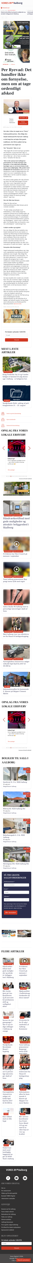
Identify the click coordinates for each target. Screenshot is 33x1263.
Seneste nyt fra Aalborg (8, 1209)
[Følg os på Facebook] (8, 1178)
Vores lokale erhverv (7, 1212)
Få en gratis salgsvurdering (9, 1225)
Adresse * (7, 896)
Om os (3, 1188)
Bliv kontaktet (10, 912)
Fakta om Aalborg (6, 1217)
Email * (6, 889)
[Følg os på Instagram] (16, 1178)
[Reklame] (16, 28)
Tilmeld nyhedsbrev (23, 1260)
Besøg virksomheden (23, 122)
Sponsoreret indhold (7, 1230)
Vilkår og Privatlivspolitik (9, 1193)
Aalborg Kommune (7, 1222)
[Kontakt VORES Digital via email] (25, 1178)
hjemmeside (17, 304)
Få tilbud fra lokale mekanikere (11, 1227)
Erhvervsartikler (6, 1219)
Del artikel (22, 118)
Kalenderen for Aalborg (8, 1214)
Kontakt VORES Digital (8, 1196)
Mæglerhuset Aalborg (9, 786)
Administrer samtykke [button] (8, 1198)
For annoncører (6, 1191)
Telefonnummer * (9, 882)
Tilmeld (16, 340)
